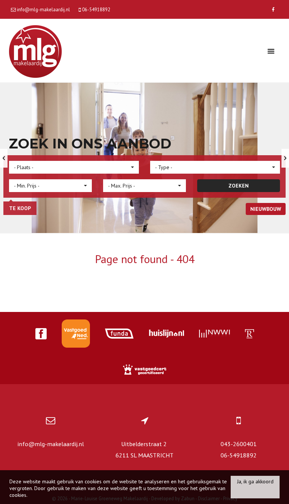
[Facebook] (273, 9)
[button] (74, 167)
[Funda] (119, 334)
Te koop (20, 208)
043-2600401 (239, 444)
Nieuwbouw (265, 209)
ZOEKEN (238, 185)
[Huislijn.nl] (166, 334)
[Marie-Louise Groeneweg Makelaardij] (35, 50)
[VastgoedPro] (75, 334)
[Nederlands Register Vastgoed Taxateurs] (249, 335)
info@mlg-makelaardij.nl (50, 444)
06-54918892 (239, 455)
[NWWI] (214, 334)
